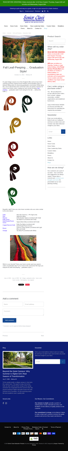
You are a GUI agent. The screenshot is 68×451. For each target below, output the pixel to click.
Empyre (56, 443)
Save (28, 284)
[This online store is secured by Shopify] (34, 440)
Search (37, 429)
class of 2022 (15, 278)
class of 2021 (7, 278)
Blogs (45, 28)
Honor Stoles (24, 26)
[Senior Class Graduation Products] (34, 19)
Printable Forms (28, 429)
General (9, 33)
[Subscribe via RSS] (42, 429)
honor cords (39, 278)
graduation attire (31, 278)
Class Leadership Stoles (37, 26)
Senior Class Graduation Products (16, 443)
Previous (5, 335)
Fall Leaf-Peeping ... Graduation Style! (22, 33)
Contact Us (38, 28)
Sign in (21, 11)
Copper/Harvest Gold (9, 225)
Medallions (61, 26)
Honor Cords (14, 26)
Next (42, 335)
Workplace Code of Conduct (40, 427)
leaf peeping (23, 280)
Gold (4, 214)
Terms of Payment (56, 427)
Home (6, 26)
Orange (5, 230)
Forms (23, 28)
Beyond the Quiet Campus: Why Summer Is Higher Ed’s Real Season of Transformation (16, 373)
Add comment (9, 320)
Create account (29, 11)
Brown (4, 228)
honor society (16, 280)
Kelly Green (6, 219)
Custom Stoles (51, 26)
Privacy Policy (25, 427)
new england (31, 280)
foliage (24, 278)
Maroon (5, 218)
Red (4, 216)
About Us (29, 28)
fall (20, 278)
